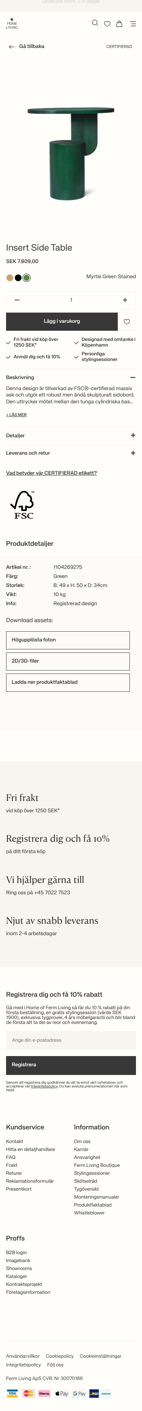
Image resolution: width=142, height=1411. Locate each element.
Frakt (11, 1165)
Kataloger (16, 1276)
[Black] (18, 278)
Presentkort (18, 1189)
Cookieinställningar (101, 1356)
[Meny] (131, 23)
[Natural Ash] (10, 278)
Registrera (24, 1065)
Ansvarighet (87, 1157)
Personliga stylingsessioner (100, 357)
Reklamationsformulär (30, 1181)
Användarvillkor (23, 1356)
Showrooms (19, 1268)
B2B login (16, 1252)
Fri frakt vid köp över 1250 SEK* (36, 342)
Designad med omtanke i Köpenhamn (109, 342)
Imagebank (18, 1260)
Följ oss (55, 1365)
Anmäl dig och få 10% (37, 357)
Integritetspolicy (44, 1087)
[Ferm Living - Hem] (12, 23)
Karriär (81, 1149)
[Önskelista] (107, 23)
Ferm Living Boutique (97, 1165)
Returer (14, 1173)
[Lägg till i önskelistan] (127, 322)
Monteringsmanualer (97, 1197)
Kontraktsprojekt (24, 1284)
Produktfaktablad (93, 1205)
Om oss (82, 1141)
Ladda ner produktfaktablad (45, 682)
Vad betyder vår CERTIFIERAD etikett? (51, 473)
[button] (25, 48)
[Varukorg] (119, 23)
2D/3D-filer (25, 661)
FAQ (11, 1157)
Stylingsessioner (92, 1173)
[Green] (26, 278)
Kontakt (14, 1141)
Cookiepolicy (60, 1356)
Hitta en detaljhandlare (30, 1149)
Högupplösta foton (34, 640)
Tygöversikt (86, 1189)
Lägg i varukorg (62, 321)
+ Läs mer (16, 415)
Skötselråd (85, 1181)
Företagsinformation (28, 1292)
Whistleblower (89, 1213)
